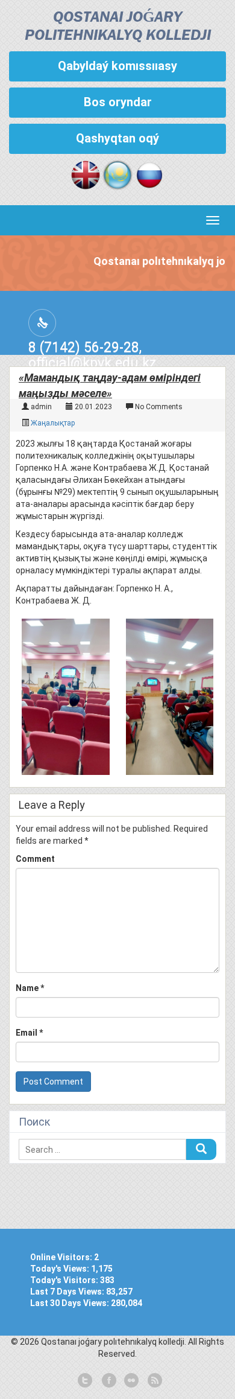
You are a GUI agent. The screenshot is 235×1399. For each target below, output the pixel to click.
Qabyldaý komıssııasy (117, 66)
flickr (131, 1381)
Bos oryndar (118, 102)
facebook (108, 1381)
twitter (85, 1381)
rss (154, 1381)
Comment (35, 859)
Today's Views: (60, 1268)
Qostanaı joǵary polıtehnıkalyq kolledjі (118, 26)
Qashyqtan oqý (117, 138)
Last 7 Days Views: (68, 1291)
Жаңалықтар (53, 423)
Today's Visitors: (65, 1280)
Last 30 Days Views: (70, 1303)
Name (30, 988)
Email (29, 1032)
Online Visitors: (62, 1257)
